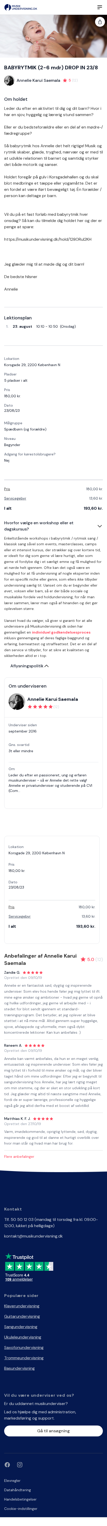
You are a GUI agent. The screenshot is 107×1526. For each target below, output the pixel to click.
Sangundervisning (20, 1326)
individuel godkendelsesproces (61, 632)
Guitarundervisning (22, 1316)
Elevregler (12, 1480)
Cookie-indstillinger (20, 1508)
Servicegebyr (15, 498)
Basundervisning (19, 1368)
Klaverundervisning (21, 1306)
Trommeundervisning (24, 1358)
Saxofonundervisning (24, 1347)
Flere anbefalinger (19, 1156)
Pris (7, 489)
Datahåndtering (17, 1490)
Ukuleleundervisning (22, 1337)
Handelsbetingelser (20, 1499)
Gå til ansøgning (53, 1431)
